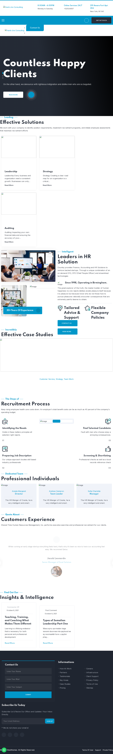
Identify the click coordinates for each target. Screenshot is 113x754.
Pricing (62, 688)
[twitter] (10, 735)
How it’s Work (65, 669)
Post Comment (51, 610)
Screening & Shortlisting (97, 456)
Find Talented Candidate (97, 428)
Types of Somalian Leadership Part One (55, 622)
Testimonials (65, 676)
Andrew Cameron (56, 491)
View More (66, 331)
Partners (63, 672)
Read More (13, 95)
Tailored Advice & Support (72, 313)
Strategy (48, 172)
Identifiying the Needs (14, 428)
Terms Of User (87, 750)
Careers (89, 669)
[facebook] (4, 735)
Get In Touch (101, 20)
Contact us (67, 323)
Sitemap (89, 688)
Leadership (11, 172)
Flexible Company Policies (100, 313)
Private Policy (108, 750)
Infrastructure (92, 672)
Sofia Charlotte (94, 491)
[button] (2, 73)
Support (98, 750)
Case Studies (65, 684)
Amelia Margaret (19, 491)
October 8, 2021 (13, 610)
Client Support (92, 676)
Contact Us (35, 28)
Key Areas (64, 680)
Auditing (9, 228)
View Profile (18, 486)
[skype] (16, 735)
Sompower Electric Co (56, 353)
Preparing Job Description (16, 456)
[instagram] (22, 735)
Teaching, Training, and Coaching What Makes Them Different (18, 620)
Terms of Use (92, 684)
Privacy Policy (92, 680)
